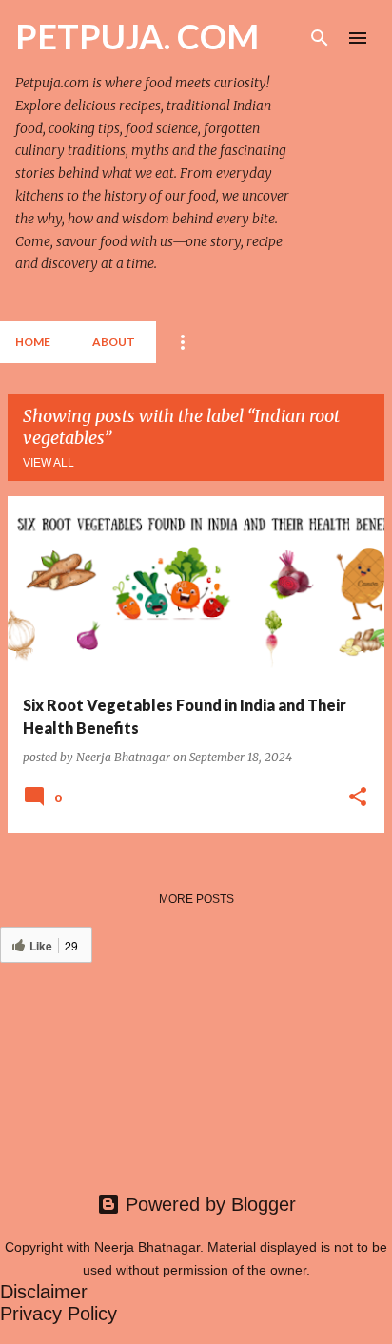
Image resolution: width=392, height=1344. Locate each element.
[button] (357, 797)
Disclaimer (44, 1291)
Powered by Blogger (208, 1204)
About (113, 342)
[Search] (319, 38)
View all (48, 463)
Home (32, 342)
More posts (196, 899)
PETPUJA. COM (137, 36)
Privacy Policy (58, 1313)
